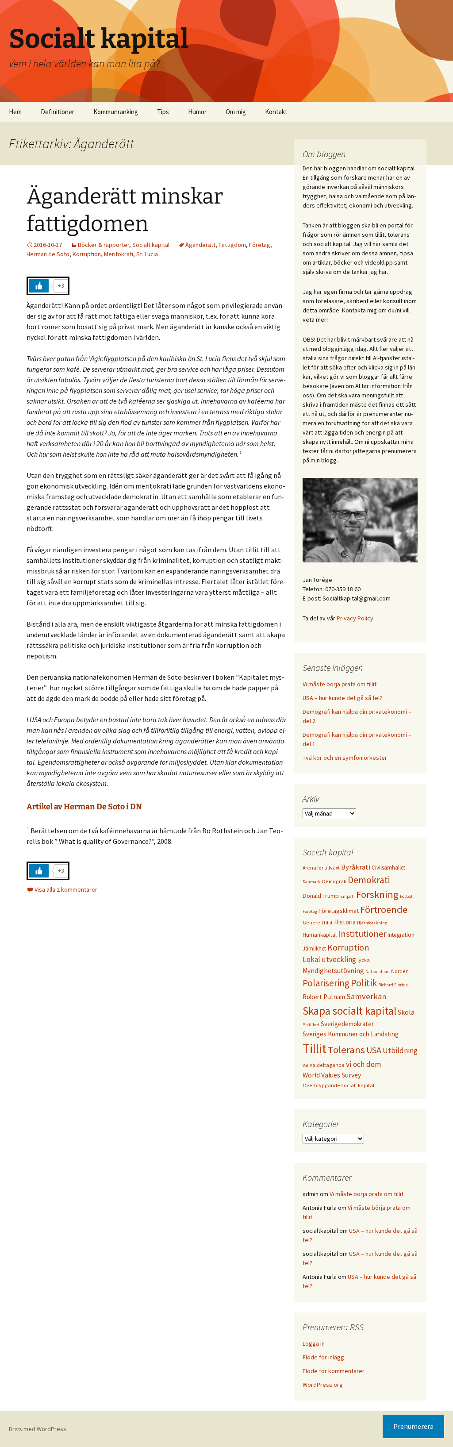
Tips (163, 112)
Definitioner (57, 112)
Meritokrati (118, 254)
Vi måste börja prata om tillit (339, 684)
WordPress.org (323, 1385)
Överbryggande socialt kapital (338, 1085)
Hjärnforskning (372, 923)
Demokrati (369, 880)
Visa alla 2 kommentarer (66, 889)
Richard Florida (393, 985)
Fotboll (407, 896)
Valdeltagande (327, 1065)
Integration (401, 935)
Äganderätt (200, 245)
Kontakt (276, 112)
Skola (406, 1012)
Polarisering (326, 983)
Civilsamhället (388, 867)
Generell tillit (318, 922)
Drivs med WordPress (37, 1429)
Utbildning (400, 1050)
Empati (347, 896)
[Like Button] (39, 286)
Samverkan (366, 996)
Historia (345, 922)
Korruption (87, 254)
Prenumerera (413, 1426)
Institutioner (362, 933)
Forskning (377, 894)
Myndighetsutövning (333, 970)
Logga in (314, 1343)
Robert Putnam (324, 997)
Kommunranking (115, 112)
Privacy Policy (355, 618)
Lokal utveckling (329, 959)
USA (373, 1049)
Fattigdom (232, 245)
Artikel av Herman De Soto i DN (84, 807)
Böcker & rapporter (103, 245)
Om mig (236, 112)
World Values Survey (332, 1075)
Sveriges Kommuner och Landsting (351, 1034)
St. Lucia (147, 254)
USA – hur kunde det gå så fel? (342, 698)
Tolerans (346, 1049)
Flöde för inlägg (323, 1357)
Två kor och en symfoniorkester (345, 758)
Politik (364, 983)
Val (305, 1065)
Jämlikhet (314, 948)
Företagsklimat (339, 911)
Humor (197, 112)
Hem (15, 112)
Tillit (314, 1048)
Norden (400, 971)
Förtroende (383, 909)
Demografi (334, 881)
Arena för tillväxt (321, 867)
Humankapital (320, 934)
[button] (434, 12)
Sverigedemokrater (347, 1024)
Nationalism (377, 971)
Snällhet (311, 1025)
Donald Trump (321, 896)
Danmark (312, 882)
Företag (259, 245)
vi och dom (363, 1064)
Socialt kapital (150, 245)
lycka (363, 960)
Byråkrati (355, 867)
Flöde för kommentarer (334, 1371)
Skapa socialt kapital (349, 1011)
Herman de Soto (48, 254)
